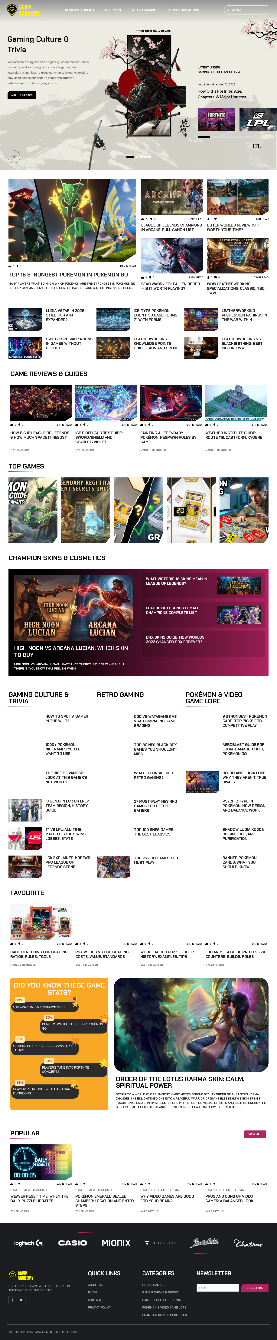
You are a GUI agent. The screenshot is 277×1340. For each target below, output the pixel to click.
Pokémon (113, 10)
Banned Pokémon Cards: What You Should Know (240, 862)
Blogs (93, 1292)
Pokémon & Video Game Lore (164, 1307)
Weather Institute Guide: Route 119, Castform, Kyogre (233, 435)
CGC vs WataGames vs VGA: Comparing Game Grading (155, 721)
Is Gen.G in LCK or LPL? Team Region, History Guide (67, 806)
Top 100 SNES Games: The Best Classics (154, 832)
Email (201, 1282)
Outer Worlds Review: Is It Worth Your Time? (233, 227)
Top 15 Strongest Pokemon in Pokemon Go (68, 274)
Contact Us (97, 1300)
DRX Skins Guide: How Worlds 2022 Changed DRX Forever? (175, 639)
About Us (95, 1285)
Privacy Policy (99, 1307)
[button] (14, 156)
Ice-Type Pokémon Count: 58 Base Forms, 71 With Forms (156, 315)
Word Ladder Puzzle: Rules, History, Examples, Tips (168, 954)
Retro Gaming (144, 10)
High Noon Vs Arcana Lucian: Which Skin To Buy (71, 651)
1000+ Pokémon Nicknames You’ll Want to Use (62, 749)
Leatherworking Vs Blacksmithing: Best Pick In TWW (242, 343)
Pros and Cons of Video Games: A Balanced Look (229, 1198)
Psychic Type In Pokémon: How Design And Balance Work (244, 806)
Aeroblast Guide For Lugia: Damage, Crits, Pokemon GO (244, 749)
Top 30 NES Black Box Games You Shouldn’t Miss (155, 749)
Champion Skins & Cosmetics (164, 1315)
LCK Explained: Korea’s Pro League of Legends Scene (67, 862)
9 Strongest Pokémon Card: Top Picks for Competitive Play (245, 721)
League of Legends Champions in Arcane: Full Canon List (171, 227)
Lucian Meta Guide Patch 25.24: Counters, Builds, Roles (235, 954)
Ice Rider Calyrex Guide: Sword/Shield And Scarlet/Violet (99, 437)
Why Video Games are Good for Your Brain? (167, 1198)
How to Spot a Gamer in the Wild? (66, 718)
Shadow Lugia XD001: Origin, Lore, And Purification (243, 834)
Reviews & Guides (79, 10)
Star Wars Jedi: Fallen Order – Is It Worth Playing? (170, 286)
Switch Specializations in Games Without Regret (69, 343)
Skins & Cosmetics (183, 10)
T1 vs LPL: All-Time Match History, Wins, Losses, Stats (65, 834)
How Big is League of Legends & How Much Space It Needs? (39, 435)
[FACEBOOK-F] (12, 1300)
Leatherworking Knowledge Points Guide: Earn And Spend (156, 343)
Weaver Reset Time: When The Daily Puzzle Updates (39, 1198)
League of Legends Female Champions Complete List (172, 610)
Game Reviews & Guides (28, 1190)
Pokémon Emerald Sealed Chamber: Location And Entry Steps (105, 1201)
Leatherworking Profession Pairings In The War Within (244, 315)
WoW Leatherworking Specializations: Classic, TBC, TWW (236, 288)
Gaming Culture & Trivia (159, 1190)
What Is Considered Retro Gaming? (153, 775)
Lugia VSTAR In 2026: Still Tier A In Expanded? (65, 315)
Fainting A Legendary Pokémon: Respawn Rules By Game (168, 437)
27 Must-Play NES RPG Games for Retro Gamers (155, 806)
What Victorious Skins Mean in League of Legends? (176, 581)
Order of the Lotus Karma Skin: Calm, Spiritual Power (180, 1082)
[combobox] (247, 10)
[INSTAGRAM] (21, 1300)
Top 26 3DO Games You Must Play (156, 860)
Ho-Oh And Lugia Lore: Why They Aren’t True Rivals (244, 777)
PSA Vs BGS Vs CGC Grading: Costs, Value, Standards (102, 954)
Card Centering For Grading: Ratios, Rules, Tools (39, 954)
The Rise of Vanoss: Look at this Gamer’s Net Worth (66, 777)
